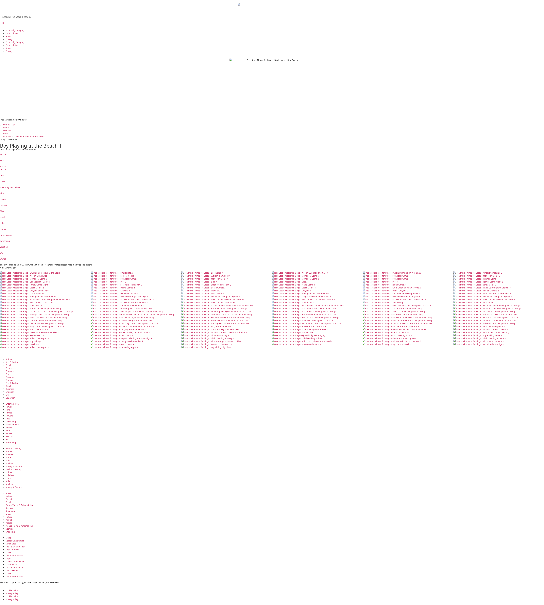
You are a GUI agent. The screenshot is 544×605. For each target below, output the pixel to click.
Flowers (9, 415)
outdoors (4, 205)
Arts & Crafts (12, 362)
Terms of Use (12, 33)
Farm (8, 409)
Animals (9, 359)
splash (3, 223)
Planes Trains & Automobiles (19, 505)
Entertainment (12, 403)
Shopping (10, 511)
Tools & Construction (15, 546)
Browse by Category (15, 30)
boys (2, 175)
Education (10, 377)
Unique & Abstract (14, 555)
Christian (10, 371)
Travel (3, 166)
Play (2, 211)
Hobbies (9, 451)
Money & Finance (14, 466)
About (8, 36)
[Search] (3, 23)
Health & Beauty (13, 448)
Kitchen (9, 463)
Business (10, 368)
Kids (2, 160)
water (2, 252)
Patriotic (9, 499)
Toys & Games (12, 549)
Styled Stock (11, 543)
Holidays (10, 454)
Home (8, 457)
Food (8, 418)
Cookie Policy (12, 590)
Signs (8, 537)
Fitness (9, 412)
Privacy (9, 39)
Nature (9, 496)
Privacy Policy (12, 593)
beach (3, 169)
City (7, 374)
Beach (3, 154)
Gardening (11, 421)
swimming (5, 241)
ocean (3, 199)
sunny (3, 229)
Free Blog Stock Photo (10, 187)
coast (2, 181)
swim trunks (6, 235)
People (9, 502)
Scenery (9, 508)
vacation (4, 247)
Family (9, 406)
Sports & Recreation (15, 540)
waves (3, 258)
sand (2, 217)
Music (8, 493)
